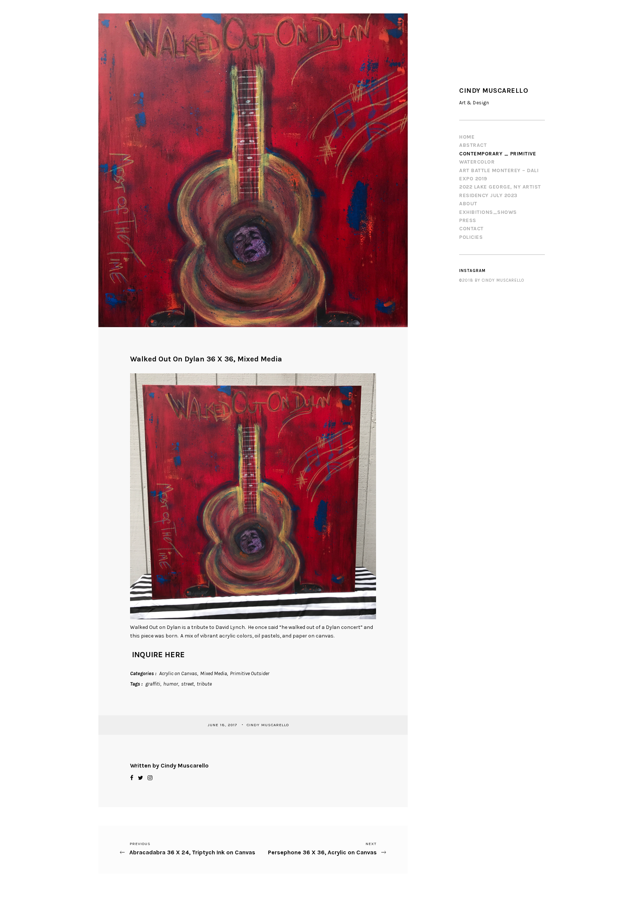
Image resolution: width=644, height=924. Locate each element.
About (468, 203)
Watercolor (477, 162)
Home (466, 137)
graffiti (152, 684)
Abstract (473, 145)
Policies (471, 237)
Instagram (472, 270)
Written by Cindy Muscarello (169, 765)
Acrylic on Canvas (178, 673)
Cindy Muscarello (268, 724)
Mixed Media (213, 673)
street (187, 684)
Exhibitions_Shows (488, 212)
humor (170, 684)
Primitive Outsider (249, 673)
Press (467, 220)
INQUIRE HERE (158, 654)
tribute (204, 684)
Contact (471, 228)
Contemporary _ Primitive (497, 154)
